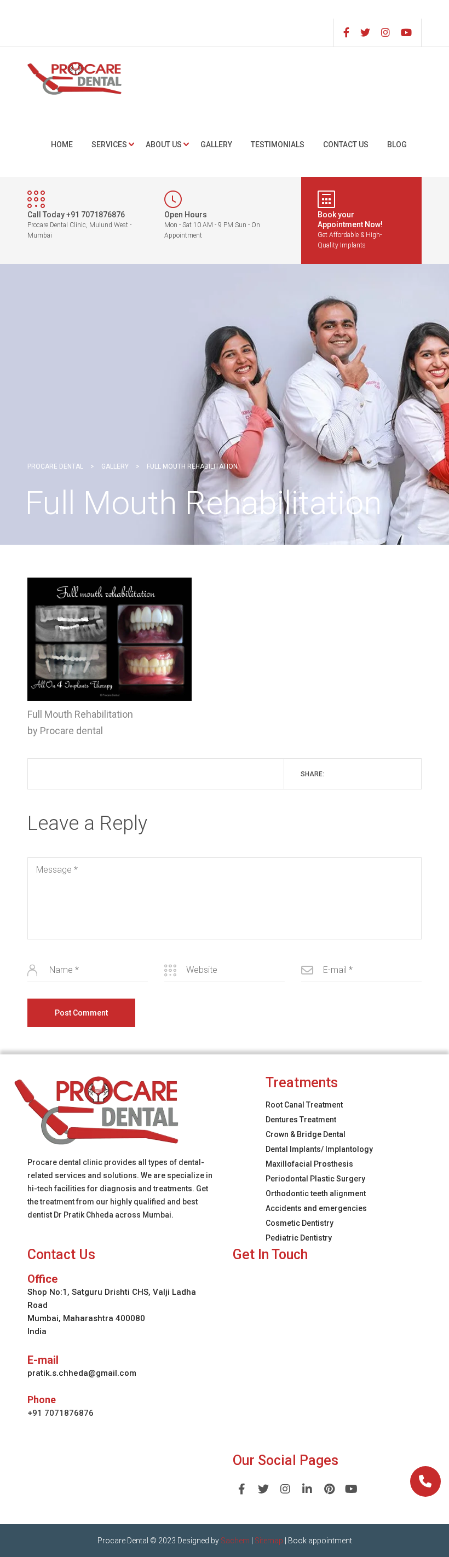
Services (109, 144)
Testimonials (277, 144)
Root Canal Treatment (304, 1104)
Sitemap (269, 1540)
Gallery (216, 144)
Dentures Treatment (301, 1119)
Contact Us (346, 144)
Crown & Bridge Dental (306, 1134)
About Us (164, 144)
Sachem (235, 1540)
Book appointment (320, 1540)
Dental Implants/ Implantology (319, 1149)
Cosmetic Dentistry (299, 1223)
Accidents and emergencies (316, 1208)
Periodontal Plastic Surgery (315, 1178)
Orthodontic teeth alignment (316, 1193)
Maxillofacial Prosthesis (309, 1164)
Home (62, 144)
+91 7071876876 (60, 1413)
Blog (397, 144)
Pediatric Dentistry (299, 1237)
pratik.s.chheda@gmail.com (81, 1373)
